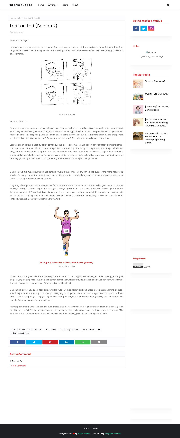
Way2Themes (84, 433)
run (99, 329)
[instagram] (151, 28)
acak (18, 18)
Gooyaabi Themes (113, 433)
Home (12, 18)
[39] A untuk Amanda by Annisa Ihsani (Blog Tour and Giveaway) (156, 122)
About (95, 429)
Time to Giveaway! (155, 81)
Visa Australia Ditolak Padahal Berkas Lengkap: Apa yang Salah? (156, 138)
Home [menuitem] (41, 5)
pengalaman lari (72, 329)
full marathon (50, 329)
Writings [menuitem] (52, 5)
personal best (88, 329)
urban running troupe (20, 333)
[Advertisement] (151, 201)
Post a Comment (18, 365)
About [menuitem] (75, 5)
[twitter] (143, 28)
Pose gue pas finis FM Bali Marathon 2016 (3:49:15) (66, 262)
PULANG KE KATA (20, 5)
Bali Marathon (24, 329)
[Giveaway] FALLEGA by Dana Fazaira (157, 108)
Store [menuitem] (65, 5)
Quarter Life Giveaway (156, 93)
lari (61, 329)
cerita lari (37, 329)
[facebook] (136, 28)
